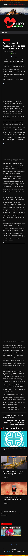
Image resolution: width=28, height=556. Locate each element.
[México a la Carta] (14, 8)
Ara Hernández (12, 51)
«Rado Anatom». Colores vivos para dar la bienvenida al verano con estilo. (13, 499)
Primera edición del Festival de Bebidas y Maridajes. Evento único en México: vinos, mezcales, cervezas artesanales (14, 422)
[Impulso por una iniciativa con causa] (14, 432)
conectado (15, 513)
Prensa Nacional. (6, 40)
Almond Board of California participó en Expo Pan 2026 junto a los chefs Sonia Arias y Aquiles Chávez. (16, 5)
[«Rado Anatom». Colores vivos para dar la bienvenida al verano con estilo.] (14, 483)
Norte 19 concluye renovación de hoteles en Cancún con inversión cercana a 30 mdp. (13, 473)
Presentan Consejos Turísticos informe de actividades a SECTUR (13, 416)
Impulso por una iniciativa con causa (14, 449)
